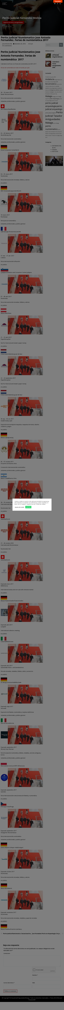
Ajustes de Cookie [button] (19, 507)
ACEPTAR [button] (28, 507)
